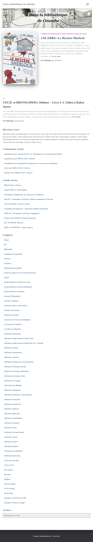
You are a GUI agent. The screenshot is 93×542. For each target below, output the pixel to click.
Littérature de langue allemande (16, 371)
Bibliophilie (8, 249)
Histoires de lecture (11, 315)
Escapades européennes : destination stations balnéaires (26, 209)
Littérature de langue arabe (14, 376)
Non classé (8, 470)
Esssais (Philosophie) (12, 296)
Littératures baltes (11, 446)
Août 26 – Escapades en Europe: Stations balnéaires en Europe (28, 199)
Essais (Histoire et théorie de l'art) (17, 282)
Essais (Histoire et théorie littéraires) (18, 287)
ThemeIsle (55, 536)
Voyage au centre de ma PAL (15, 498)
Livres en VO (9, 465)
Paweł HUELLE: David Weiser (15, 190)
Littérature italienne (11, 409)
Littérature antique (11, 348)
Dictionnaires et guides (13, 268)
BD (4, 98)
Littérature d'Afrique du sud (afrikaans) (19, 362)
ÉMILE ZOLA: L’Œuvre (26, 159)
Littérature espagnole (12, 390)
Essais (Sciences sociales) (14, 291)
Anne (6, 168)
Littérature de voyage (12, 381)
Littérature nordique (11, 423)
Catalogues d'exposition (13, 254)
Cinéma (7, 259)
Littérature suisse (10, 437)
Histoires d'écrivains (11, 310)
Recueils (7, 474)
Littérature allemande (12, 334)
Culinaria (7, 263)
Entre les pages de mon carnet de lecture (20, 273)
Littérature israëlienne (12, 404)
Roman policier (80, 34)
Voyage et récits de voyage (14, 503)
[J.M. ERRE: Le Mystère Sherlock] (20, 58)
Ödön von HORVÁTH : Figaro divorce (18, 227)
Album (6, 240)
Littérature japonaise (12, 413)
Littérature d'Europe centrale (15, 367)
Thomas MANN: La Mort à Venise (17, 204)
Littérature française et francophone (57, 34)
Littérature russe (10, 428)
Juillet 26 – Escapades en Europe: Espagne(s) (22, 213)
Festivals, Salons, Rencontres (15, 306)
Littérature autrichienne (13, 352)
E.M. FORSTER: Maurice (13, 223)
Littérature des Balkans (13, 385)
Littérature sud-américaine (14, 432)
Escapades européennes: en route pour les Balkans (38, 163)
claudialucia (8, 154)
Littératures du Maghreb (13, 451)
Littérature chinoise (11, 357)
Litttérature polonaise (12, 456)
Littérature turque (10, 442)
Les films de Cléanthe (12, 329)
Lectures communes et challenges (17, 320)
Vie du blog (8, 493)
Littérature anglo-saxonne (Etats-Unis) (18, 338)
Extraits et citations (11, 301)
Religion (7, 479)
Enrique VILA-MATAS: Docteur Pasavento (20, 218)
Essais (6, 277)
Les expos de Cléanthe (13, 324)
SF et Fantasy (9, 488)
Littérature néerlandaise (13, 418)
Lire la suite (55, 56)
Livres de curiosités (11, 460)
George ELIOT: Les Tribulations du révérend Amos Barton (40, 154)
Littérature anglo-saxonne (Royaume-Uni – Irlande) (23, 343)
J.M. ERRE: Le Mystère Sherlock (63, 38)
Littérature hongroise (12, 399)
